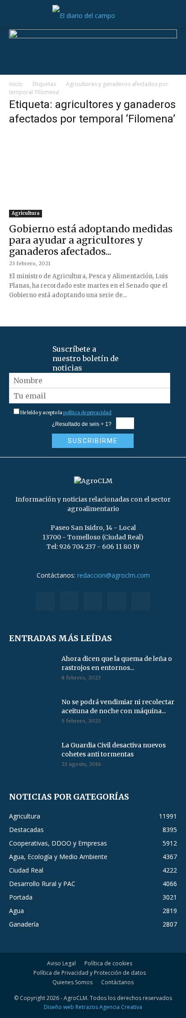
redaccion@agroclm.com (113, 575)
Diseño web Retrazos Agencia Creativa (93, 1007)
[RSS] (93, 601)
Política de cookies (108, 963)
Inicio (16, 84)
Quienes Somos (72, 982)
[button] (15, 16)
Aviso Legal (61, 963)
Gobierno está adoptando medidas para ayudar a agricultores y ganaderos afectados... (90, 240)
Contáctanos (117, 982)
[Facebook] (45, 601)
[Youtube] (141, 601)
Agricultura (25, 213)
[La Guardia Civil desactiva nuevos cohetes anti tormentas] (31, 756)
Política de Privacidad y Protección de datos (89, 973)
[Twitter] (117, 601)
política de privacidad (87, 413)
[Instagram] (69, 601)
